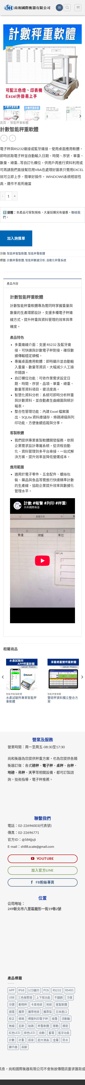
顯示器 (13, 1047)
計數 (12, 1040)
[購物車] (77, 7)
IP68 (21, 990)
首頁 (3, 122)
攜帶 (21, 1011)
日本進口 (61, 1011)
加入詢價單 (16, 238)
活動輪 (65, 1018)
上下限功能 (43, 997)
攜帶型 (47, 1011)
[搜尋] (67, 7)
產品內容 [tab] (12, 283)
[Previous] (10, 63)
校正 (12, 1018)
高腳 (24, 1047)
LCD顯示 (33, 990)
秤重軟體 (43, 1025)
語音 (31, 1040)
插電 (12, 1011)
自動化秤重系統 (56, 260)
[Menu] (59, 7)
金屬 (56, 1040)
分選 (12, 1004)
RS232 (57, 990)
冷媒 (69, 997)
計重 (21, 1040)
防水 (65, 1040)
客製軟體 (61, 1004)
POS (46, 990)
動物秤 (23, 1004)
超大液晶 (43, 1040)
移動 (56, 1025)
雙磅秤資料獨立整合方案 (63, 699)
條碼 (21, 1018)
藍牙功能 (64, 1032)
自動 (42, 1032)
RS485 (69, 990)
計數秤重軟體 (15, 260)
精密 (65, 1025)
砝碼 (31, 1025)
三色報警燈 (25, 997)
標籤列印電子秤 (38, 1018)
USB (11, 997)
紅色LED (14, 1032)
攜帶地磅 (33, 1011)
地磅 (49, 1004)
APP (11, 990)
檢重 (55, 1018)
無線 (12, 1025)
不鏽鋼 (58, 997)
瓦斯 (21, 1025)
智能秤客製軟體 (17, 253)
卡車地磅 (36, 1004)
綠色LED (29, 1032)
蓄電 (51, 1032)
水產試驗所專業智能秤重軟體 (21, 699)
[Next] (75, 63)
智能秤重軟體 (19, 122)
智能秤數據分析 (35, 260)
